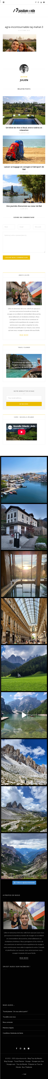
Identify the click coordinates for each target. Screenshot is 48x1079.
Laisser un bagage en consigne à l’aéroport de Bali (24, 168)
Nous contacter (8, 1022)
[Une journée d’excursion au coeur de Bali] (24, 189)
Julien (24, 80)
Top (24, 1074)
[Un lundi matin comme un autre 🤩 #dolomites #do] (24, 856)
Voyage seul (11, 1064)
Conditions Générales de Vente (13, 1033)
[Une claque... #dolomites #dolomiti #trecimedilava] (24, 809)
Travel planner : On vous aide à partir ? (15, 1011)
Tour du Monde (21, 1064)
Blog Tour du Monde (35, 1058)
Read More (24, 335)
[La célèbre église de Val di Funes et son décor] (24, 668)
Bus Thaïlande (27, 1067)
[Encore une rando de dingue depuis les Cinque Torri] (24, 762)
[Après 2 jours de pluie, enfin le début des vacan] (24, 480)
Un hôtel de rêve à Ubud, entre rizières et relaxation (24, 128)
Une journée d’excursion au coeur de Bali (24, 206)
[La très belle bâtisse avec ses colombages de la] (24, 527)
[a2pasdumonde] (24, 11)
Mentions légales (8, 1028)
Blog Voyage (8, 1061)
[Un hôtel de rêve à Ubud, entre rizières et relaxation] (24, 110)
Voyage (28, 1061)
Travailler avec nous (9, 1017)
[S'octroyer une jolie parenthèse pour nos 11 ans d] (24, 574)
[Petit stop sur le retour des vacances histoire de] (24, 621)
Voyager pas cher (38, 1061)
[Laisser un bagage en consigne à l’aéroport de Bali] (24, 149)
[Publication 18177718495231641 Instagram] (24, 715)
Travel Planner (19, 1061)
